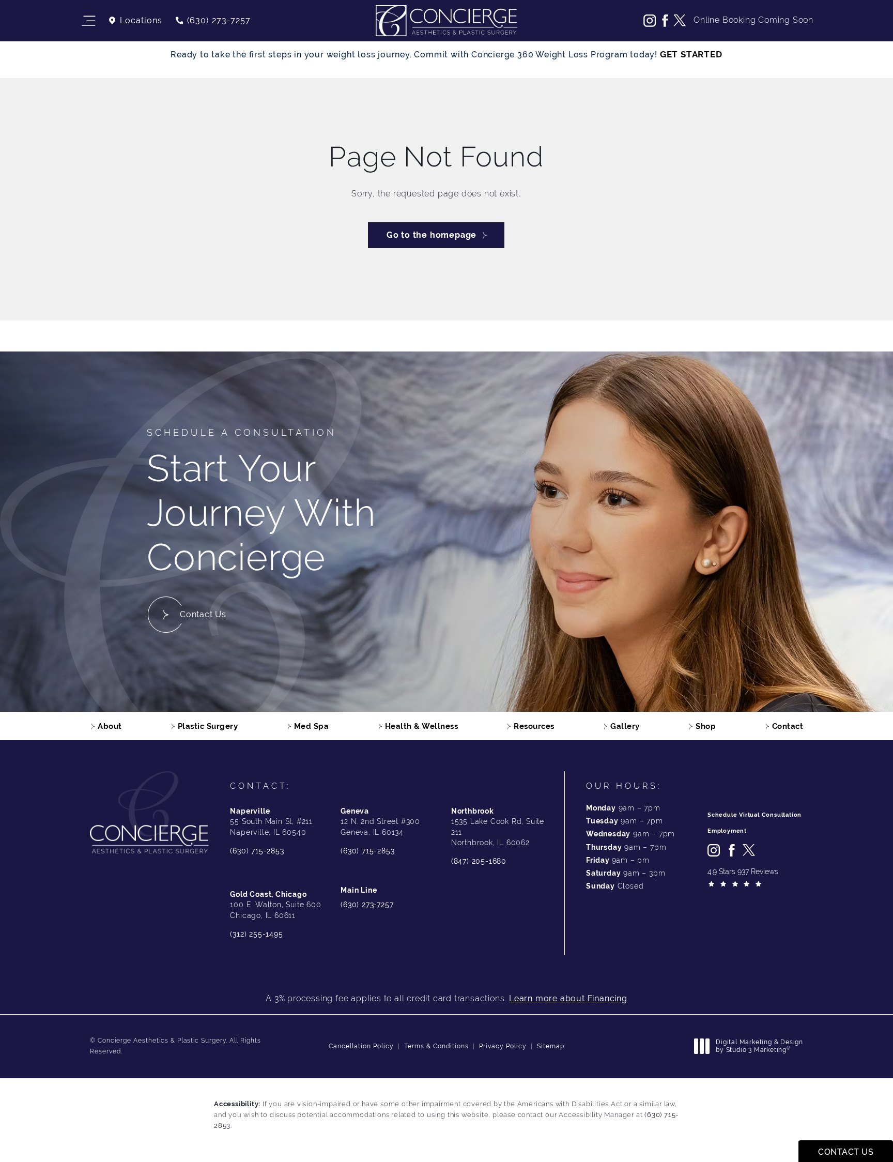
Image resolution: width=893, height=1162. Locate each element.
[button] (88, 21)
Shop (706, 726)
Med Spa (311, 726)
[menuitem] (649, 20)
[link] (213, 20)
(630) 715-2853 (257, 851)
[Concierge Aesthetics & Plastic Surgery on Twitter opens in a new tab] (679, 20)
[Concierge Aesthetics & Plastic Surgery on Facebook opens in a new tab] (664, 20)
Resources (534, 726)
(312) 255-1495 (256, 934)
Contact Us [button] (845, 1152)
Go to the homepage (431, 235)
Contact (788, 726)
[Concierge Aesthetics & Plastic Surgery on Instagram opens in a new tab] (649, 20)
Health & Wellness (421, 726)
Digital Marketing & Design (759, 1046)
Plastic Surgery (208, 726)
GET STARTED (691, 54)
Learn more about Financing (568, 998)
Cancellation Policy (361, 1046)
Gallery (625, 726)
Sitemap (550, 1046)
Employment (727, 831)
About (110, 726)
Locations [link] (141, 20)
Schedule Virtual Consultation (754, 815)
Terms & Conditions (436, 1046)
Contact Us (203, 614)
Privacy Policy (503, 1046)
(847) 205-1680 (478, 861)
